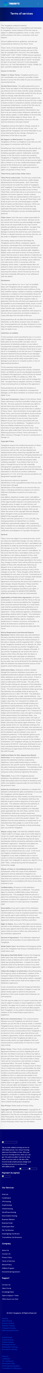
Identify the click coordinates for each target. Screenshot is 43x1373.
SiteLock (5, 1356)
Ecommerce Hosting (9, 1349)
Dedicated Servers (8, 1345)
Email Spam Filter (8, 1363)
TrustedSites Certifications (11, 1368)
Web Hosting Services (10, 1330)
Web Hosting (7, 1321)
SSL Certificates (8, 1361)
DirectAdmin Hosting (10, 1347)
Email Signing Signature (11, 1366)
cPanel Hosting (7, 1340)
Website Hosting (8, 1326)
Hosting (5, 1318)
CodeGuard (6, 1359)
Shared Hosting (7, 1342)
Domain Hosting (8, 1323)
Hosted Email (7, 1337)
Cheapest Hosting (8, 1328)
